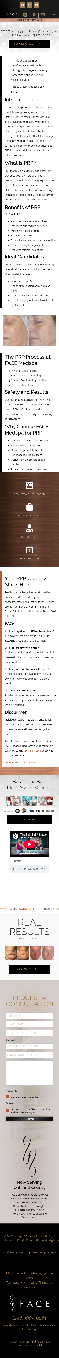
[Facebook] (22, 5)
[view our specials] (30, 507)
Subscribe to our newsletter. (24, 1097)
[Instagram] (29, 5)
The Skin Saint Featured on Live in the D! (30, 868)
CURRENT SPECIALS (29, 20)
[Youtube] (36, 5)
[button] (54, 14)
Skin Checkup (29, 537)
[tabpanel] (29, 844)
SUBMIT (29, 1118)
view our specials (29, 515)
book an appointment (29, 558)
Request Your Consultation (20, 762)
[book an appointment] (30, 549)
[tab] (29, 869)
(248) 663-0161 (32, 750)
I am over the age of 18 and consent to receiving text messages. (30, 1111)
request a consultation (29, 494)
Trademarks (7, 1240)
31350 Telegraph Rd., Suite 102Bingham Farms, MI (29, 1343)
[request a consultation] (30, 485)
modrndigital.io (50, 1240)
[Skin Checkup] (30, 528)
